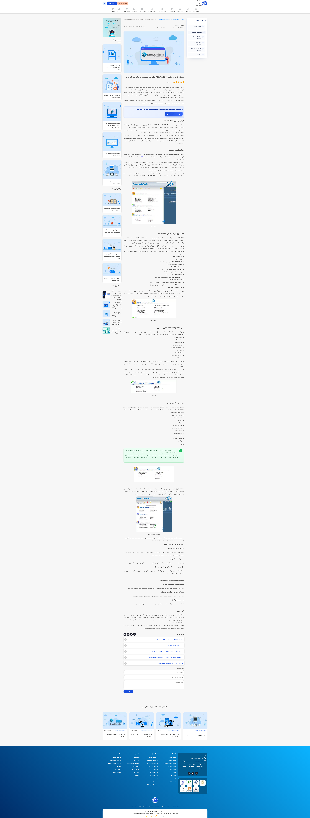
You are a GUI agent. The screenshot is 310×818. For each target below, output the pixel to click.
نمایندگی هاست (117, 757)
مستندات (134, 11)
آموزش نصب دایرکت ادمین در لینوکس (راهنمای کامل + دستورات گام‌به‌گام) (113, 126)
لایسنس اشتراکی (152, 11)
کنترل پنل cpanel (144, 157)
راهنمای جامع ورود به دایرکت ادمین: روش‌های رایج (170, 736)
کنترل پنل (173, 19)
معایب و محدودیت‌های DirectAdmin (197, 49)
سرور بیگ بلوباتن (153, 782)
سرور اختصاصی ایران (152, 763)
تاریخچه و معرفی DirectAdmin (198, 27)
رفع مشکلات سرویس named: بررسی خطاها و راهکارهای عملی (141, 736)
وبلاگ (178, 19)
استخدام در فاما (117, 772)
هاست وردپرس (172, 766)
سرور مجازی (172, 11)
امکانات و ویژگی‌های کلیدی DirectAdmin (196, 37)
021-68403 (123, 3)
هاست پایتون (172, 782)
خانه (183, 19)
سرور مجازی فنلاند (153, 775)
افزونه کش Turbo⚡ (151, 816)
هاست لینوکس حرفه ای (170, 763)
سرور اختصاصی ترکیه (152, 785)
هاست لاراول (173, 769)
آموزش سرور (136, 766)
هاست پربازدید (172, 772)
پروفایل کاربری (111, 3)
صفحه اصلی (196, 11)
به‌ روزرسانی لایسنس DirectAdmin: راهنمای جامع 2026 (113, 68)
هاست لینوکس (172, 760)
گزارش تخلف (118, 769)
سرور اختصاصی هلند (152, 766)
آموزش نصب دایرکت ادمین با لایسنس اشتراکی (113, 154)
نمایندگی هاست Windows (114, 763)
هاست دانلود (172, 775)
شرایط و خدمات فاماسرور (133, 763)
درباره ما (119, 11)
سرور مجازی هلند (153, 772)
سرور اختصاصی (162, 11)
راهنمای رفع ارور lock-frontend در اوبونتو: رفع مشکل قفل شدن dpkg (112, 232)
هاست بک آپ (172, 778)
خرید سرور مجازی (153, 757)
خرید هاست (180, 11)
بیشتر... (113, 11)
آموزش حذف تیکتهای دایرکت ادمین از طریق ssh (116, 736)
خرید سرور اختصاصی (152, 760)
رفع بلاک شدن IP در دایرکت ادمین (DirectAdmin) (112, 97)
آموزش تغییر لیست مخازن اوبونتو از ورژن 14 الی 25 (112, 209)
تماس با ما (127, 11)
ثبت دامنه (188, 11)
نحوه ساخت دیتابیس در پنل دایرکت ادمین (113, 182)
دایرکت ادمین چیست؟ (198, 32)
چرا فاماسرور (136, 760)
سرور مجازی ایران (153, 769)
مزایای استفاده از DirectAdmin (198, 43)
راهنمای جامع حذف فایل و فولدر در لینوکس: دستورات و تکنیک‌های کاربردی (112, 256)
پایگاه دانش (142, 11)
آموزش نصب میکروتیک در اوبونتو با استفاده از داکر (112, 279)
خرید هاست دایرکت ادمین (174, 114)
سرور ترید (155, 778)
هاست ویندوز (172, 757)
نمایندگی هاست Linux (115, 760)
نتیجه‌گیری (200, 54)
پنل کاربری (136, 757)
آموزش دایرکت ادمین (163, 19)
